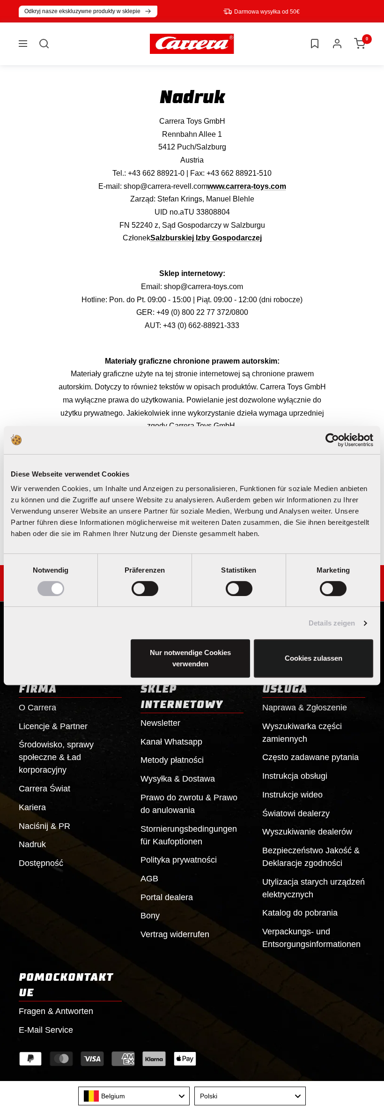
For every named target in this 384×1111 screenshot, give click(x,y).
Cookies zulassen (313, 658)
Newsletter (160, 723)
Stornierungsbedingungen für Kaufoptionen (188, 835)
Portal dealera (166, 897)
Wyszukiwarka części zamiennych (302, 733)
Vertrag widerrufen (174, 934)
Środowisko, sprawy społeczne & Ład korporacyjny (56, 757)
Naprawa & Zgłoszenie (304, 707)
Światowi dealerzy (296, 813)
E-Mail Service (46, 1030)
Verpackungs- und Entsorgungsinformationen (311, 938)
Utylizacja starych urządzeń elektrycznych (313, 888)
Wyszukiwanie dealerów (307, 831)
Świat (44, 788)
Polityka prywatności (178, 860)
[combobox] (134, 1096)
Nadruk (32, 844)
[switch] (145, 588)
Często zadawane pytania (310, 757)
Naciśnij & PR (44, 826)
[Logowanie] (337, 43)
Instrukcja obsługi (294, 776)
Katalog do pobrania (300, 912)
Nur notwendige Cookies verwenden (190, 658)
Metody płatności (172, 760)
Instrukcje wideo (292, 794)
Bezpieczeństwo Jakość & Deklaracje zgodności (311, 857)
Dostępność (41, 863)
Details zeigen (332, 623)
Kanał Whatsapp (171, 741)
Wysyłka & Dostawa (177, 778)
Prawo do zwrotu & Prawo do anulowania (188, 804)
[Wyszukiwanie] (44, 43)
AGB (149, 878)
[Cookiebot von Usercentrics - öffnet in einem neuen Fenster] (332, 440)
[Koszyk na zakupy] (359, 43)
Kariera (32, 807)
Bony (150, 915)
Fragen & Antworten (56, 1011)
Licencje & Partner (53, 726)
